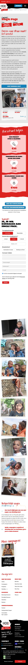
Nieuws (16, 595)
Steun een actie (18, 586)
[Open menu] (25, 6)
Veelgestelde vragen (7, 610)
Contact (3, 608)
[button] (4, 656)
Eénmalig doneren (6, 595)
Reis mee (17, 589)
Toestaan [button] (20, 661)
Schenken (4, 599)
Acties (3, 581)
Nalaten (3, 602)
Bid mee (17, 581)
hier (18, 523)
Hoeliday (4, 589)
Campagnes (4, 584)
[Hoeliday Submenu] (6, 589)
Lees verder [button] (12, 654)
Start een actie (18, 584)
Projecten (4, 586)
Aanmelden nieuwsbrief (4, 613)
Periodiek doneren (6, 597)
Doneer (18, 6)
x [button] (25, 650)
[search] (25, 2)
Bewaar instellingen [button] (8, 661)
